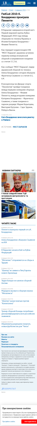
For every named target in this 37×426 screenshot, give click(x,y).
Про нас (4, 334)
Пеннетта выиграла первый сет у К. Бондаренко (16, 230)
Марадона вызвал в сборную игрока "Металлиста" (17, 292)
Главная (4, 10)
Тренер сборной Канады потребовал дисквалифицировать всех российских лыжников (18, 314)
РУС (29, 3)
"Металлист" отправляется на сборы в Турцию (17, 261)
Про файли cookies (8, 421)
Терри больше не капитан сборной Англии (16, 281)
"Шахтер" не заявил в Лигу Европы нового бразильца (16, 271)
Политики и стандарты (9, 344)
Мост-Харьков (20, 127)
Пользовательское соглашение (12, 347)
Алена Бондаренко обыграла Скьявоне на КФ (18, 241)
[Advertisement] (19, 147)
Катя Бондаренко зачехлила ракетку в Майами (17, 118)
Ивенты (4, 339)
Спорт (11, 10)
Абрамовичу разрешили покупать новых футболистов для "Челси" (15, 325)
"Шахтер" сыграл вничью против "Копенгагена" (15, 302)
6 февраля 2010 (20, 10)
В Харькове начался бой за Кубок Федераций (15, 251)
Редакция (4, 342)
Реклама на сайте (7, 337)
